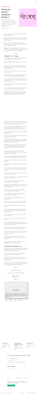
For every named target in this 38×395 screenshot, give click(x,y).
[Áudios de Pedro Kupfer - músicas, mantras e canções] (18, 393)
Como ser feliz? (5, 343)
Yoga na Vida (4, 345)
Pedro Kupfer (16, 290)
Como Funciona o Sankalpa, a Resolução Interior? (18, 344)
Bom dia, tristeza (30, 343)
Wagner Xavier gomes (14, 358)
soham (15, 300)
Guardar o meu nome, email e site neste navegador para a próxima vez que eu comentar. (17, 382)
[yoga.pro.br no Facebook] (13, 393)
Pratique (8, 6)
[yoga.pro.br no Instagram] (15, 393)
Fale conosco (22, 393)
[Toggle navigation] (36, 2)
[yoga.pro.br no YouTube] (16, 393)
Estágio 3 (15, 276)
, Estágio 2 (16, 275)
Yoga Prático (20, 300)
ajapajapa (6, 300)
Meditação (3, 6)
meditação (11, 300)
